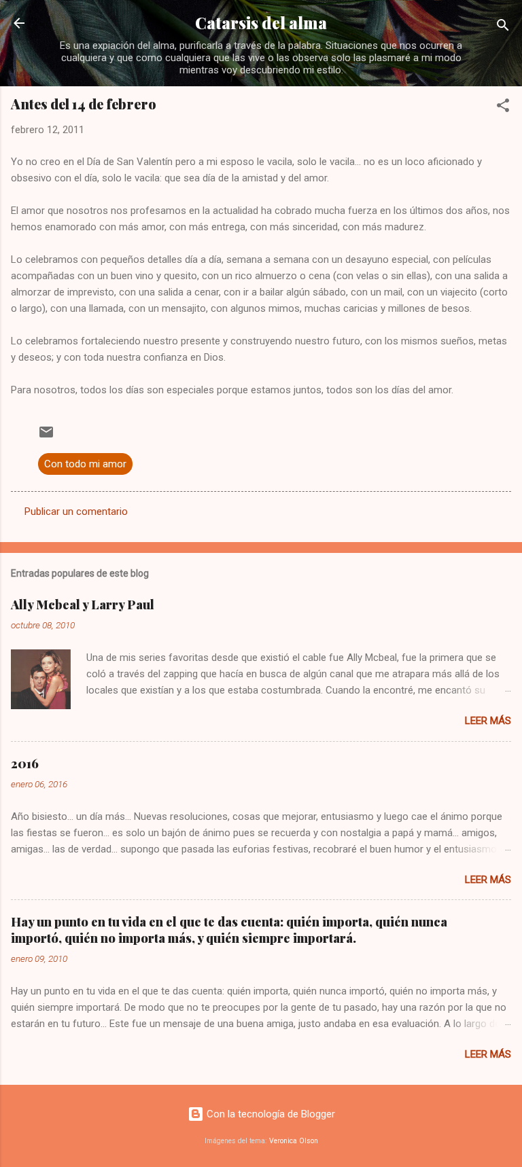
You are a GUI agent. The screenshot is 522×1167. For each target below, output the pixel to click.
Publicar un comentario (76, 511)
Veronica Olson (293, 1140)
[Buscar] (503, 27)
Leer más (488, 721)
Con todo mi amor (85, 464)
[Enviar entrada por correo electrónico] (46, 437)
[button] (503, 107)
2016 (25, 763)
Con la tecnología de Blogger (269, 1114)
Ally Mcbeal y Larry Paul (82, 604)
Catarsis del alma (261, 22)
